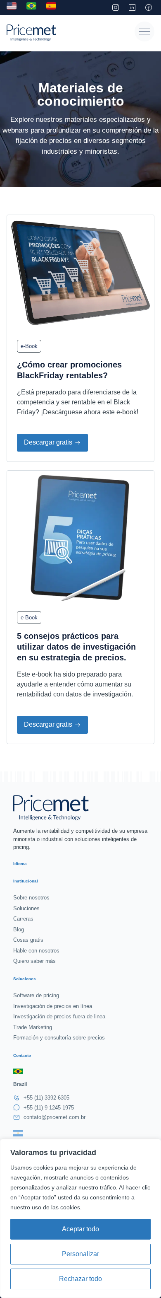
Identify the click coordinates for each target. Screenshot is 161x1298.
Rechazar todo (80, 1278)
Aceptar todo (80, 1229)
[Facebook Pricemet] (148, 7)
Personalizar (80, 1253)
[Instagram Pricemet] (115, 7)
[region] (80, 1218)
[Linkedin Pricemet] (132, 7)
